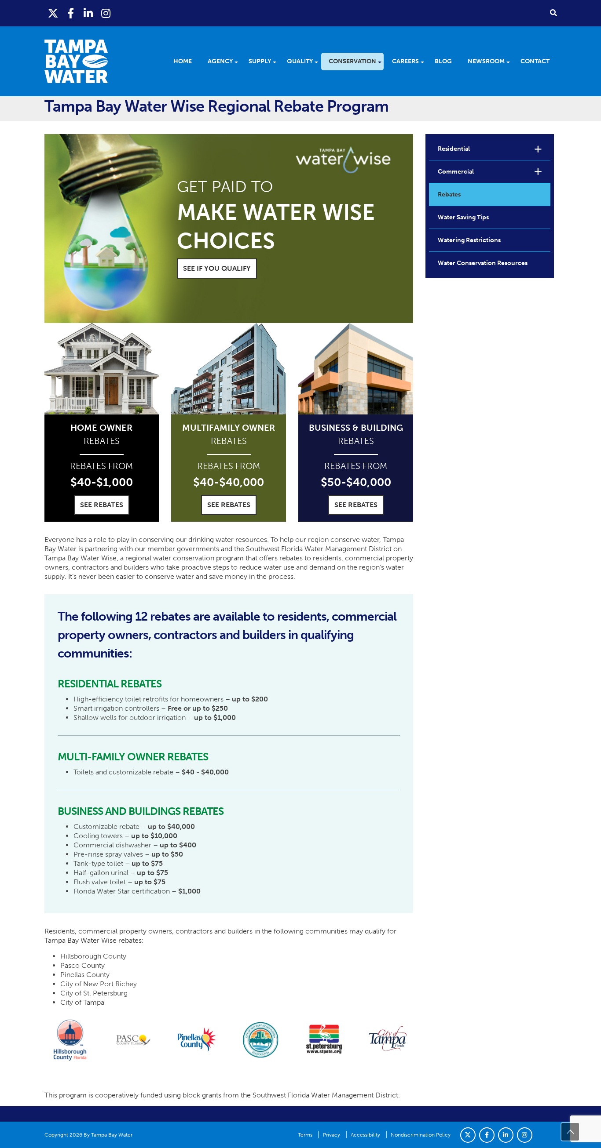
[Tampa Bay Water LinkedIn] (88, 13)
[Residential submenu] (538, 149)
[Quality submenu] (319, 61)
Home (182, 61)
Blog (443, 61)
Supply (260, 61)
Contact (535, 61)
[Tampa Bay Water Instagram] (106, 13)
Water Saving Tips (463, 217)
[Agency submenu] (239, 61)
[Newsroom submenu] (511, 61)
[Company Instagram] (524, 1135)
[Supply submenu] (277, 61)
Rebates (449, 194)
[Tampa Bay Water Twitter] (53, 13)
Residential (454, 149)
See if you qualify (217, 268)
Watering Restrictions (469, 240)
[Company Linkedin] (505, 1135)
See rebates (101, 505)
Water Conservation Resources (483, 263)
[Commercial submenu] (538, 171)
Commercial (456, 171)
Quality (300, 61)
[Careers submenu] (425, 61)
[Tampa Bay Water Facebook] (70, 13)
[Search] (553, 12)
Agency (220, 61)
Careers (405, 61)
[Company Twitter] (468, 1135)
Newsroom (486, 61)
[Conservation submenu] (382, 61)
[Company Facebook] (487, 1135)
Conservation (352, 61)
